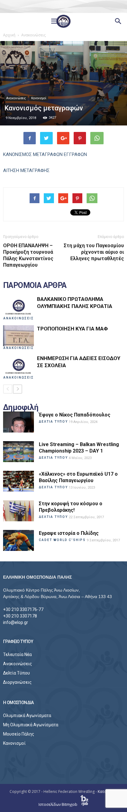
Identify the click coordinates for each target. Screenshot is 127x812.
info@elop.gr (15, 622)
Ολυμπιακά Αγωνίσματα (27, 715)
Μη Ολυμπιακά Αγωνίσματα (30, 724)
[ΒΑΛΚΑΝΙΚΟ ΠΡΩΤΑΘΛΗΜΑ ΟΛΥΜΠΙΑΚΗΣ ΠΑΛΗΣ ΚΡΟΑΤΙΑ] (18, 306)
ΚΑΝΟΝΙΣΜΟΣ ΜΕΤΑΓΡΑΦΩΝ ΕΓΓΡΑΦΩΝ (45, 154)
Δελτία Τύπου (16, 673)
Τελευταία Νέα (17, 654)
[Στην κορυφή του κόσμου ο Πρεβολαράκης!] (18, 511)
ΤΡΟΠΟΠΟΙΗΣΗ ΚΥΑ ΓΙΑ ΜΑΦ (72, 329)
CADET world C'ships (62, 540)
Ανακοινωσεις (18, 318)
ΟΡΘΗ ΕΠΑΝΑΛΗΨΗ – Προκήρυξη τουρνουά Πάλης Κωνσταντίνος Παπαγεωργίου (28, 255)
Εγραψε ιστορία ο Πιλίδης (69, 533)
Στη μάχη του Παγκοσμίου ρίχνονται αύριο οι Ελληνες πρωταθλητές (94, 252)
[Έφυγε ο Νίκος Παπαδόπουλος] (18, 422)
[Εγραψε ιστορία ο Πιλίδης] (18, 540)
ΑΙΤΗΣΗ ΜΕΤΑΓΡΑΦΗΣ (26, 170)
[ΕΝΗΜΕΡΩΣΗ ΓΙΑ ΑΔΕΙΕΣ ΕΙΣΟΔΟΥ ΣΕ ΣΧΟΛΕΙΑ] (18, 365)
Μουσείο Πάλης (18, 734)
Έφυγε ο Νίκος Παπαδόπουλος (74, 415)
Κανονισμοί (38, 98)
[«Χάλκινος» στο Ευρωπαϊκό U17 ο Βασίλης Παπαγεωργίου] (18, 481)
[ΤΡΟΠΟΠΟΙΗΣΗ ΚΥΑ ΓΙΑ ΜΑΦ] (18, 336)
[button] (118, 21)
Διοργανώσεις (17, 682)
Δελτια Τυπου (53, 421)
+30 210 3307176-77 (23, 609)
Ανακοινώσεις (16, 98)
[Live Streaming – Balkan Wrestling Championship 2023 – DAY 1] (18, 451)
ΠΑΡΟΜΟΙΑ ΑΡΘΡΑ (35, 285)
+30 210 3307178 (20, 615)
